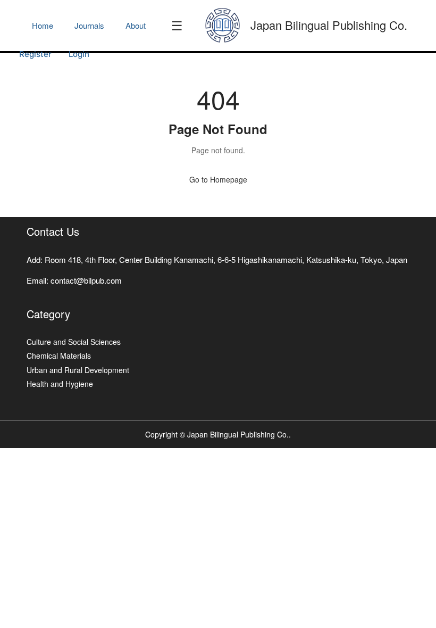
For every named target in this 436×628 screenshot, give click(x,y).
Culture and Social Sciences (74, 341)
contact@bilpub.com (86, 280)
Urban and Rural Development (78, 370)
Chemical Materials (59, 355)
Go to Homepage (218, 179)
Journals (89, 25)
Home (42, 25)
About (135, 25)
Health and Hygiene (60, 383)
